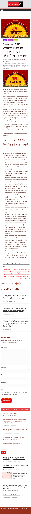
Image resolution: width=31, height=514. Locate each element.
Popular (6, 409)
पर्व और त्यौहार (16, 40)
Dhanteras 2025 (13, 63)
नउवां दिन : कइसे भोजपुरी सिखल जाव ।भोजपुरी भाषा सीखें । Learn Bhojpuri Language (20, 475)
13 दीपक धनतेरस (7, 63)
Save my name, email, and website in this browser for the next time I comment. (15, 393)
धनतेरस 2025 (5, 66)
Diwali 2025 (15, 65)
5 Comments (16, 433)
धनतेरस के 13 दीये (12, 66)
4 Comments (14, 439)
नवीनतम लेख (10, 40)
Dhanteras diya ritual (21, 63)
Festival (4, 40)
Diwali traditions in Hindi (23, 65)
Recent (16, 409)
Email (3, 375)
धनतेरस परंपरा (23, 66)
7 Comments (13, 415)
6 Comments (13, 425)
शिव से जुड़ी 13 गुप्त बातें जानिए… (9, 413)
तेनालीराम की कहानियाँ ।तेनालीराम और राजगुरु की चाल (13, 437)
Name (3, 367)
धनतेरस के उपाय (18, 66)
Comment (4, 347)
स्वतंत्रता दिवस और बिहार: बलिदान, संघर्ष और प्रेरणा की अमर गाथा (16, 265)
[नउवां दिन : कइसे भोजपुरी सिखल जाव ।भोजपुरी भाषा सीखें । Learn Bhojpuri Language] (7, 477)
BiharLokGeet (16, 59)
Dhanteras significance (7, 65)
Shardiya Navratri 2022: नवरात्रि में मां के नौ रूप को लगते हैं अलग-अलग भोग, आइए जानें (15, 466)
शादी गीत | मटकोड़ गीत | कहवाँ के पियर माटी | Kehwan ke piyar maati (15, 430)
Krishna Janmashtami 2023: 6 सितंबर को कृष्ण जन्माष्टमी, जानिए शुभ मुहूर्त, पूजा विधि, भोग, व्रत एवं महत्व (14, 458)
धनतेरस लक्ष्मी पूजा (6, 68)
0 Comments (6, 61)
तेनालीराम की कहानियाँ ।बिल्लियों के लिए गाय (11, 443)
